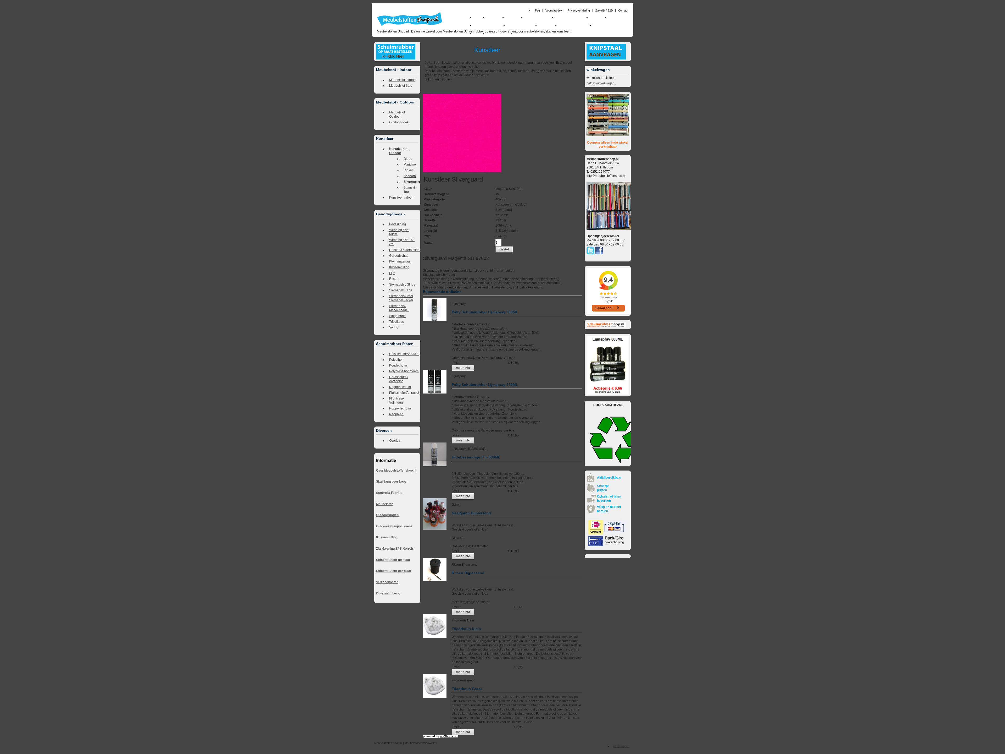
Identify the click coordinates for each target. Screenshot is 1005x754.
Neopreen (396, 414)
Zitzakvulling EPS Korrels (395, 548)
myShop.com (449, 736)
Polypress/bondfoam (403, 371)
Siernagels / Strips (402, 284)
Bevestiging (397, 224)
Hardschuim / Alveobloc (398, 379)
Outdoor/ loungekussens (394, 526)
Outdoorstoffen (387, 515)
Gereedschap (399, 256)
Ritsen (393, 279)
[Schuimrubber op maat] (395, 58)
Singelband (397, 316)
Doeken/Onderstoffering (403, 250)
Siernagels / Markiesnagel (399, 308)
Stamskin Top (410, 190)
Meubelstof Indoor (402, 80)
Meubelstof (384, 504)
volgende (464, 92)
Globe (408, 159)
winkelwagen (621, 746)
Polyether (396, 360)
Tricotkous (396, 322)
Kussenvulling (399, 267)
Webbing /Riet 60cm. (399, 232)
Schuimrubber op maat (393, 560)
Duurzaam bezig (388, 593)
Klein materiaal (400, 261)
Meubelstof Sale (400, 86)
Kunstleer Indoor (401, 197)
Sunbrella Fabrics (389, 493)
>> (471, 92)
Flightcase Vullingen (396, 401)
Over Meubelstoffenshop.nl (396, 470)
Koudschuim (398, 365)
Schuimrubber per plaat (393, 571)
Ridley (408, 170)
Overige (394, 440)
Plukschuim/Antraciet (403, 393)
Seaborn (410, 176)
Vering (393, 327)
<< (475, 92)
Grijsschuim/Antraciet (403, 354)
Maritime (410, 164)
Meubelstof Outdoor (397, 114)
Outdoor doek (399, 122)
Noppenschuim (400, 387)
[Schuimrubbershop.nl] (606, 326)
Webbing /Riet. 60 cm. (402, 242)
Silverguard (411, 182)
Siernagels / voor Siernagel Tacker (401, 298)
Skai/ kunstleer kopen (392, 481)
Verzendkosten (387, 582)
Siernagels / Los (400, 290)
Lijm (392, 273)
